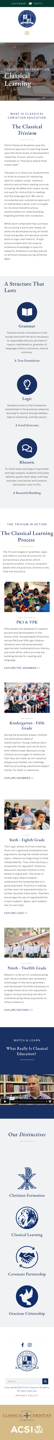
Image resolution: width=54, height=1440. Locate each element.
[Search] (45, 1381)
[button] (27, 33)
